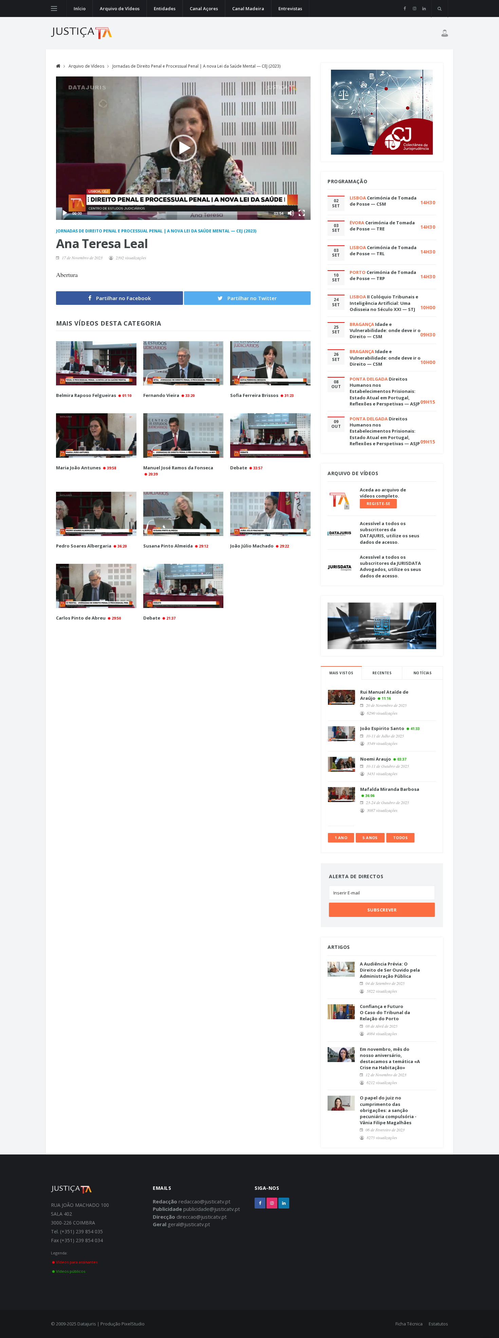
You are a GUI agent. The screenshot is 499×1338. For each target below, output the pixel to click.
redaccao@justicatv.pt (204, 1201)
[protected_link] (96, 363)
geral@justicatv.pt (189, 1224)
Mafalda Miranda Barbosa (389, 789)
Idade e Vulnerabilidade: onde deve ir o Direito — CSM (385, 330)
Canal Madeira (248, 8)
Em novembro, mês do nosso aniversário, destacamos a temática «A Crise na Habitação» (390, 1058)
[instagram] (414, 8)
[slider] (178, 213)
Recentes (381, 673)
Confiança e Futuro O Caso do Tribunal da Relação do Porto (385, 1012)
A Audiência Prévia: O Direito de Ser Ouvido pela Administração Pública (390, 970)
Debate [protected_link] (238, 468)
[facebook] (405, 8)
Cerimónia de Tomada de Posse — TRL (383, 250)
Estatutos (438, 1324)
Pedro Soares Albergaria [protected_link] (83, 546)
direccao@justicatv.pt (202, 1216)
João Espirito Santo (382, 728)
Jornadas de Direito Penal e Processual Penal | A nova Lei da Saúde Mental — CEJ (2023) (196, 66)
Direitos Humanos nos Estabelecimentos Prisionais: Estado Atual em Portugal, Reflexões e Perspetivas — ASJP (385, 391)
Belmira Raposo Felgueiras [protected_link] (86, 395)
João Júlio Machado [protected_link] (252, 546)
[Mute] (291, 213)
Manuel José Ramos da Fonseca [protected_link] (178, 468)
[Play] (64, 213)
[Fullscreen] (301, 213)
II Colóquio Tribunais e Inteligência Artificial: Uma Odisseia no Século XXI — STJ (384, 303)
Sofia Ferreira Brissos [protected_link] (254, 395)
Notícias (422, 673)
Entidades (164, 8)
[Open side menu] (54, 8)
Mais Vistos (341, 673)
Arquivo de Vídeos (120, 8)
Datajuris (86, 1324)
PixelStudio (133, 1324)
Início (80, 8)
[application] (183, 148)
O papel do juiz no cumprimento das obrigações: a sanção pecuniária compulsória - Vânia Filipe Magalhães (388, 1110)
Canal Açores (204, 8)
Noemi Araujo (375, 759)
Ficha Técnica (409, 1324)
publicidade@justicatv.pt (211, 1208)
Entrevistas (290, 8)
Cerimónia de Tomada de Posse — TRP (383, 275)
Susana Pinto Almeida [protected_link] (168, 546)
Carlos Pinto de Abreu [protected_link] (81, 618)
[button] (183, 148)
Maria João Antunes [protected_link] (78, 468)
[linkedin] (424, 8)
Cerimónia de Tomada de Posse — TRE (382, 226)
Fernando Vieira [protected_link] (161, 395)
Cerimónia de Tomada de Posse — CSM (383, 201)
